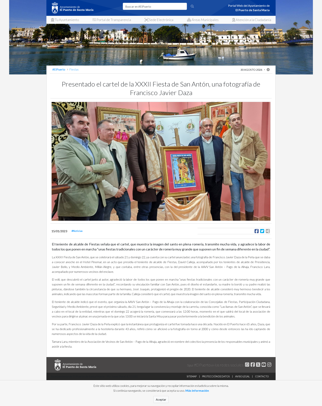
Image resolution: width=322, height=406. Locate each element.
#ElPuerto (59, 69)
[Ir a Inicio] (84, 8)
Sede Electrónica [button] (160, 20)
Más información (197, 390)
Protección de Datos (216, 376)
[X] (257, 365)
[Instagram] (268, 365)
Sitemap (192, 376)
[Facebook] (252, 365)
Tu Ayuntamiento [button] (66, 20)
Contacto (262, 376)
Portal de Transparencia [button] (113, 20)
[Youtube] (263, 365)
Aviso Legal (242, 376)
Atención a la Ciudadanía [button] (253, 20)
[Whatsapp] (246, 365)
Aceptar (161, 399)
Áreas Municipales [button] (205, 20)
